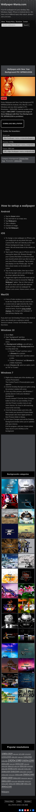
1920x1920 (26, 764)
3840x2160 (6, 786)
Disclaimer (19, 21)
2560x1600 (7, 778)
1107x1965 (21, 754)
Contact (25, 21)
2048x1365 (27, 769)
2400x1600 (12, 775)
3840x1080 (20, 784)
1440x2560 (27, 757)
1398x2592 (20, 757)
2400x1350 (4, 775)
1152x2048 (28, 754)
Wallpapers (5, 792)
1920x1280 (5, 764)
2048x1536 (5, 772)
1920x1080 (18, 161)
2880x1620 (30, 778)
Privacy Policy (10, 21)
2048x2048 (14, 772)
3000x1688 (14, 781)
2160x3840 (29, 772)
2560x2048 (24, 778)
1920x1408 (12, 764)
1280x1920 (14, 757)
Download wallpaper (12, 123)
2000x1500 (30, 766)
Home (3, 21)
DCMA (4, 98)
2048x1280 (21, 769)
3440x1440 (12, 784)
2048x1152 (12, 769)
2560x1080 (19, 775)
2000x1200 (16, 766)
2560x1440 (28, 774)
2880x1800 (6, 781)
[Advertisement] (18, 47)
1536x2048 (4, 761)
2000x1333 (23, 766)
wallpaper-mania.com (16, 805)
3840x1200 (27, 784)
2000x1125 (11, 766)
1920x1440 (19, 764)
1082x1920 (15, 754)
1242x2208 (6, 757)
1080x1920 (7, 754)
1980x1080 (4, 766)
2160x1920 (22, 772)
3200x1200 (28, 781)
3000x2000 (21, 781)
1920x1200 (28, 760)
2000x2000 (4, 769)
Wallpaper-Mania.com (13, 4)
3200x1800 (4, 784)
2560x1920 (17, 778)
